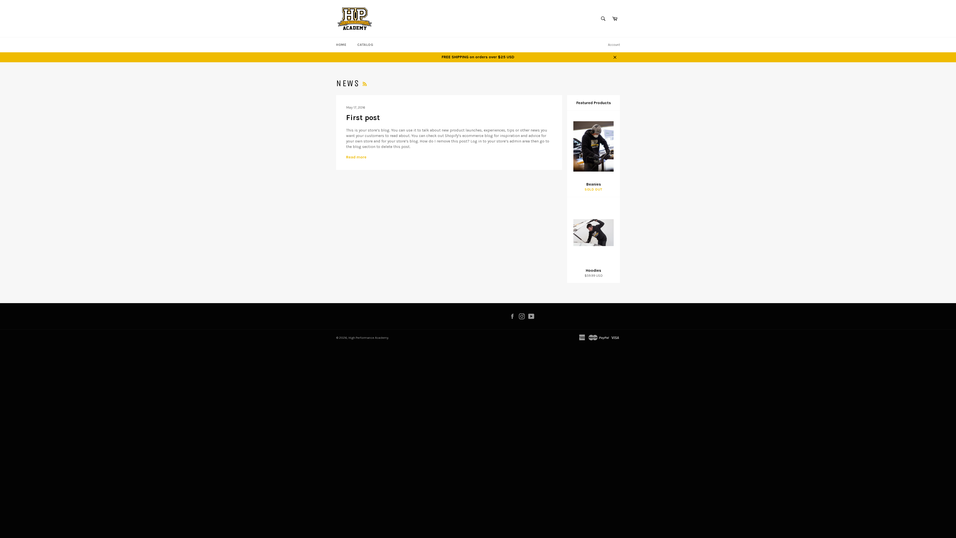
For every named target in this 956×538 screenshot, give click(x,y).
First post (363, 117)
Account (614, 45)
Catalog (365, 45)
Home (341, 45)
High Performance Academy (368, 337)
